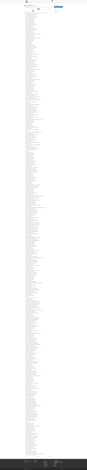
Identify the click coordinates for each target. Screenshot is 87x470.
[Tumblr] (54, 463)
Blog (35, 461)
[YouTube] (57, 462)
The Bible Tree (36, 462)
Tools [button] (40, 2)
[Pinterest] (55, 463)
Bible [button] (34, 2)
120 (49, 456)
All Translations (56, 11)
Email (45, 466)
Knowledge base (46, 465)
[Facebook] (56, 462)
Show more (56, 8)
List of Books (37, 456)
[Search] (52, 0)
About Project (46, 462)
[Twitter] (61, 462)
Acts (30, 462)
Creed (45, 461)
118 (25, 456)
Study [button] (37, 2)
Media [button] (43, 2)
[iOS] (54, 465)
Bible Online (30, 1)
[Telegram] (60, 462)
